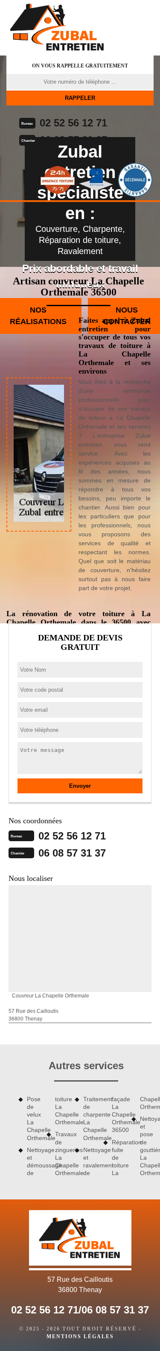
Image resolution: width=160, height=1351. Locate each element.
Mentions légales (80, 1336)
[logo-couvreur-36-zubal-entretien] (57, 28)
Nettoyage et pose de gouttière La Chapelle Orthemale (147, 1145)
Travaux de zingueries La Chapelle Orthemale (62, 1153)
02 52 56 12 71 (73, 123)
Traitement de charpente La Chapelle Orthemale (90, 1118)
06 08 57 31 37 (73, 140)
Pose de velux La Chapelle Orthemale (34, 1118)
